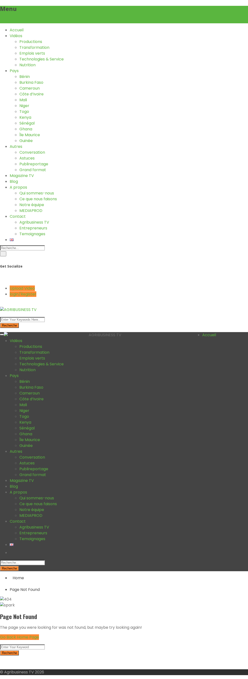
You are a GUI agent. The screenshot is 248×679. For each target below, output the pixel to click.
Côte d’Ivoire (31, 94)
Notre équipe (31, 205)
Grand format (32, 170)
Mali (23, 100)
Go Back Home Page (19, 637)
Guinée (26, 140)
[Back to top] (1, 662)
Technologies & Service (41, 59)
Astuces (27, 158)
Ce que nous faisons (38, 199)
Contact (18, 216)
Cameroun (29, 88)
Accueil (16, 30)
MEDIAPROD (30, 210)
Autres (16, 146)
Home (18, 578)
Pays (14, 71)
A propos (18, 187)
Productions (30, 41)
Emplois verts (32, 53)
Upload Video (22, 288)
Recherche (9, 325)
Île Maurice (29, 135)
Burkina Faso (31, 82)
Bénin (24, 76)
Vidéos (16, 36)
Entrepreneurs (33, 228)
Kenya (25, 117)
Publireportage (33, 164)
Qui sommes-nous (36, 193)
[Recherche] (3, 253)
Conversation (32, 152)
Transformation (34, 47)
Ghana (25, 129)
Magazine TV (22, 175)
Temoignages (32, 234)
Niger (24, 106)
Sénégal (27, 123)
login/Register (23, 294)
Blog (14, 181)
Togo (24, 111)
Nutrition (27, 65)
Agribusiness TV (34, 222)
